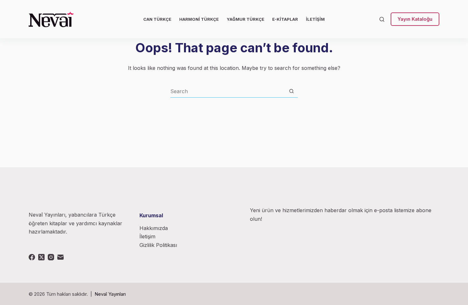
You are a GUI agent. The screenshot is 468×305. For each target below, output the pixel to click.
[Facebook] (32, 257)
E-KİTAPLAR (285, 19)
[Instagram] (51, 257)
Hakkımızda (153, 228)
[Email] (60, 257)
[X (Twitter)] (41, 257)
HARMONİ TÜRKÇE (199, 19)
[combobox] (227, 91)
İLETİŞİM (315, 19)
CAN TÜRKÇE (157, 19)
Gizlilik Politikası (158, 245)
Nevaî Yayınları (110, 294)
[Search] (381, 19)
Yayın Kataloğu (415, 19)
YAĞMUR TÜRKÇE (245, 19)
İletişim (147, 236)
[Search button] (291, 91)
